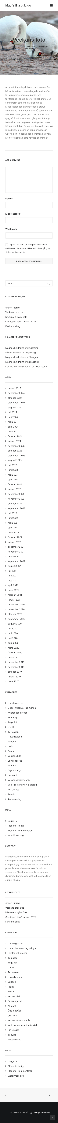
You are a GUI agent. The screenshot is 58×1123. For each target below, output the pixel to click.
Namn (9, 198)
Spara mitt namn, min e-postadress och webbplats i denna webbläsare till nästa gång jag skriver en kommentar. (28, 248)
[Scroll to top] (52, 1117)
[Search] (29, 283)
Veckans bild (30, 46)
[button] (51, 5)
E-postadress (13, 213)
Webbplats (11, 229)
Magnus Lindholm (14, 347)
